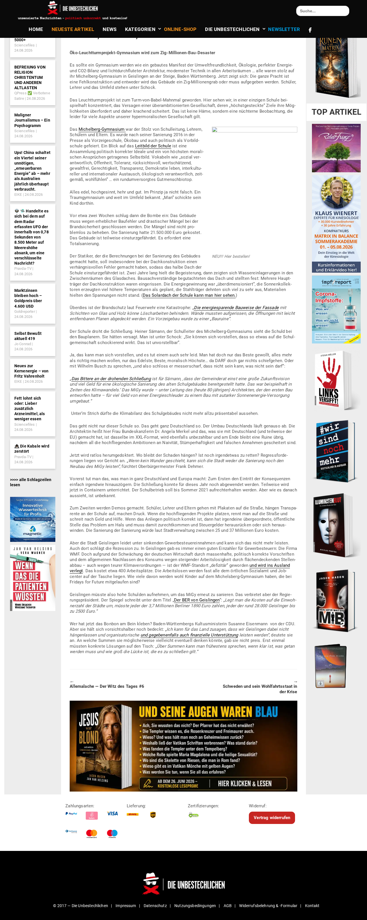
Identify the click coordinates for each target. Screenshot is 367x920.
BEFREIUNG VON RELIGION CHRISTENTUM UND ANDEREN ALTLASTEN (30, 77)
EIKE (18, 194)
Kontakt (312, 905)
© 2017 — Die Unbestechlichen (80, 905)
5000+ (20, 40)
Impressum (126, 905)
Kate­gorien (140, 29)
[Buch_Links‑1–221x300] (336, 379)
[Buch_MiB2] (336, 600)
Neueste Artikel (73, 29)
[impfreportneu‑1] (336, 309)
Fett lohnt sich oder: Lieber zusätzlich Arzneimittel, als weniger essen (29, 408)
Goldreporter (24, 311)
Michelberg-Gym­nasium (102, 129)
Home (36, 29)
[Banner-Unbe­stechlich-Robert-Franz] (336, 148)
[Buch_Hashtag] (336, 451)
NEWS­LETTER (284, 29)
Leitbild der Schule (153, 146)
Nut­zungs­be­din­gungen (195, 905)
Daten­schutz (155, 905)
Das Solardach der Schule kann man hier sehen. (189, 295)
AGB (228, 905)
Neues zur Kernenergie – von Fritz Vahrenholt (31, 371)
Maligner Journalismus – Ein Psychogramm (32, 120)
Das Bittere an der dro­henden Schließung (111, 378)
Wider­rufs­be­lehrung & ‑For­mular (268, 905)
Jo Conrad (22, 344)
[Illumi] (336, 525)
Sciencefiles (24, 45)
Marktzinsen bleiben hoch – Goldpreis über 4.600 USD (28, 298)
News (109, 29)
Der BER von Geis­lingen (197, 600)
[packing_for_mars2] (336, 664)
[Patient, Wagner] (32, 577)
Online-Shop (180, 29)
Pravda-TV (23, 268)
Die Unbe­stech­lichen (232, 29)
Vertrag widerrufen (272, 817)
